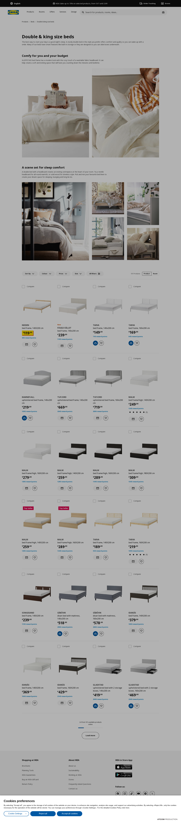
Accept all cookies (70, 814)
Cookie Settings (15, 814)
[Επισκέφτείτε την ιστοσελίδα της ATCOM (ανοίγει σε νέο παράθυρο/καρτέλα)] (167, 819)
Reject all (43, 814)
